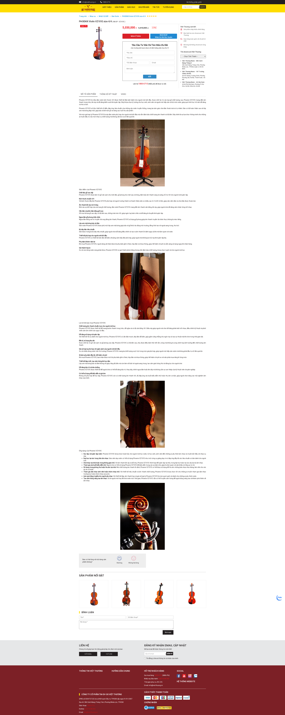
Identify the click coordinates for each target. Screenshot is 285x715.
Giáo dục (131, 7)
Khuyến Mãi (144, 7)
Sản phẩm (119, 7)
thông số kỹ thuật (108, 94)
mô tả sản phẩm (88, 94)
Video (123, 94)
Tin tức (156, 7)
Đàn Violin (115, 16)
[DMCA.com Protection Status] (165, 707)
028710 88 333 (163, 679)
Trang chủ (83, 16)
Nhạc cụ (93, 16)
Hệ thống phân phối (194, 2)
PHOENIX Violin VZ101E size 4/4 (134, 16)
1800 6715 (106, 2)
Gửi (149, 77)
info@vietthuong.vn (89, 2)
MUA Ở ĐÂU (136, 36)
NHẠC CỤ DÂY (103, 16)
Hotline (109, 654)
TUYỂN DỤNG (168, 7)
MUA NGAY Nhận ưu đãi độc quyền (163, 36)
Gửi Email (88, 654)
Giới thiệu (106, 7)
